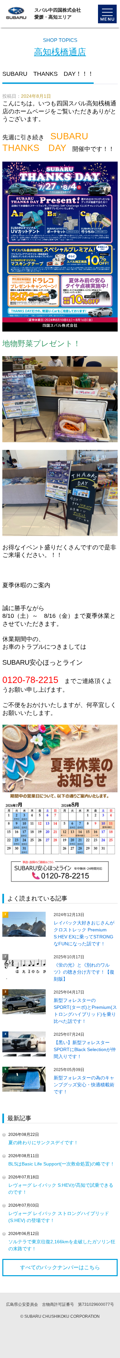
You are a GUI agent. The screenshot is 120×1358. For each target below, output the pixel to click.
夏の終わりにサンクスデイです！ (43, 1142)
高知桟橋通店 (60, 52)
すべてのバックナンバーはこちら (60, 1267)
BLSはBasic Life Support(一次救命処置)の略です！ (61, 1163)
